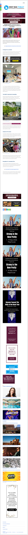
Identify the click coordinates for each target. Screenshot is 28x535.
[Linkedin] (7, 209)
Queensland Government (7, 83)
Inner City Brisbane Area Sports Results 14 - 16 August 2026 (9, 481)
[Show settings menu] (19, 322)
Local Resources (4, 525)
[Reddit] (5, 209)
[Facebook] (3, 209)
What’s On (4, 527)
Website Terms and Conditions (8, 532)
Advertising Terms (14, 532)
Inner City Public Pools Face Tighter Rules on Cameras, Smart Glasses (10, 408)
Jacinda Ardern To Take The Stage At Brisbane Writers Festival (10, 397)
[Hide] (0, 11)
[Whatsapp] (8, 209)
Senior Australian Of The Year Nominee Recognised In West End (12, 169)
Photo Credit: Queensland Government (7, 38)
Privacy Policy (4, 532)
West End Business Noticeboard (6, 523)
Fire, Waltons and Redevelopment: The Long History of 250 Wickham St (11, 434)
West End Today (4, 531)
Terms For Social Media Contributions (20, 532)
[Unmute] (17, 322)
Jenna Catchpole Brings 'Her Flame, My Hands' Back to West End (10, 456)
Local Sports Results (5, 529)
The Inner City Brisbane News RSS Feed (8, 386)
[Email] (10, 209)
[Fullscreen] (20, 322)
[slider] (11, 322)
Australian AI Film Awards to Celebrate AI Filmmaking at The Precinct (10, 445)
